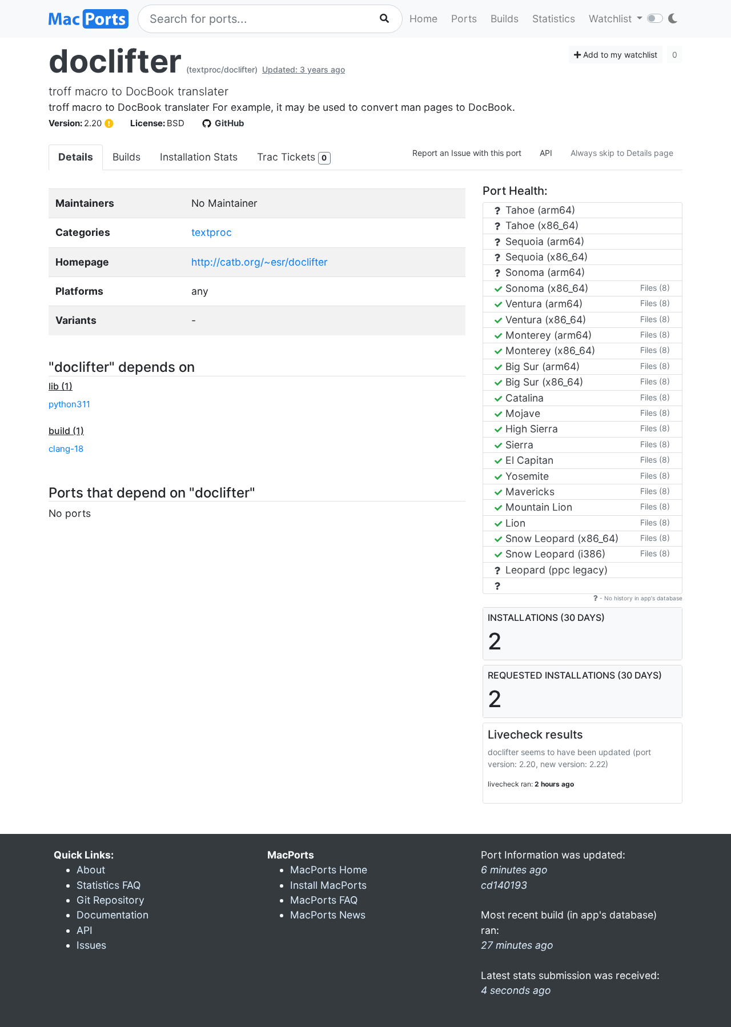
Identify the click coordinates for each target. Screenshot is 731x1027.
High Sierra (530, 429)
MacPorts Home (328, 870)
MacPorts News (328, 915)
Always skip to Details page (622, 153)
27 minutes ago (517, 945)
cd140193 (504, 885)
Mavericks (529, 492)
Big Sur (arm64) (541, 366)
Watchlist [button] (611, 19)
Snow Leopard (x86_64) (560, 538)
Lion (514, 523)
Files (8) (655, 287)
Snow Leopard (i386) (554, 554)
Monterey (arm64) (547, 335)
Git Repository (110, 900)
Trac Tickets (292, 157)
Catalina (523, 398)
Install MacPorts (328, 885)
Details (75, 157)
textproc (211, 232)
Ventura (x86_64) (544, 320)
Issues (91, 945)
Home (423, 19)
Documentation (112, 915)
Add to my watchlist (619, 54)
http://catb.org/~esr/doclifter (259, 262)
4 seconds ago (516, 990)
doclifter (115, 61)
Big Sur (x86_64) (543, 382)
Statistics (553, 19)
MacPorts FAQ (324, 900)
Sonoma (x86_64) (545, 288)
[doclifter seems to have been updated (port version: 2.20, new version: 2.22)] (109, 123)
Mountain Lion (537, 507)
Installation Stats (199, 157)
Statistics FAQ (108, 885)
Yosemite (526, 476)
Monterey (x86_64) (549, 350)
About (91, 870)
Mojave (521, 413)
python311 (69, 404)
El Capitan (528, 460)
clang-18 (66, 448)
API (546, 153)
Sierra (518, 445)
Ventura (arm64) (543, 304)
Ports (464, 19)
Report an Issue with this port (466, 153)
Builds (505, 19)
